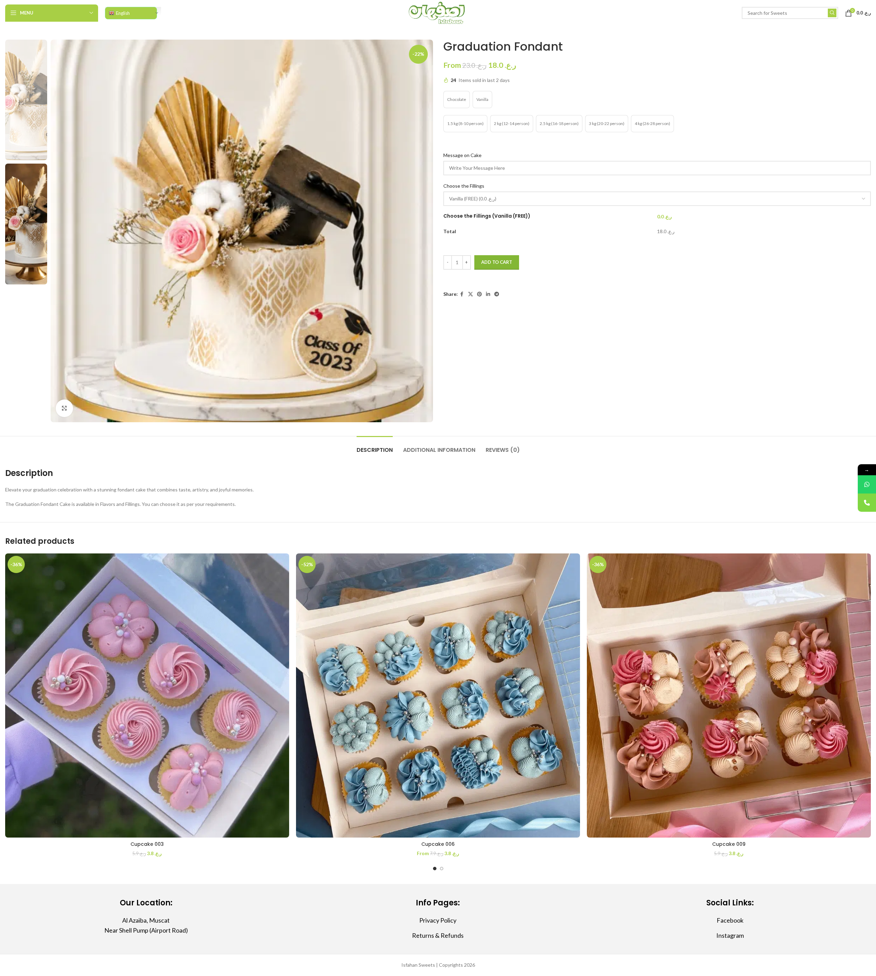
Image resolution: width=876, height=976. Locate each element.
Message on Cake (463, 155)
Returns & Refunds (438, 935)
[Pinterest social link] (479, 294)
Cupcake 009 (729, 844)
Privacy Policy (437, 920)
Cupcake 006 (438, 844)
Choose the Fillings (464, 186)
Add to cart (496, 262)
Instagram (730, 935)
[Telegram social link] (496, 294)
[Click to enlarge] (64, 408)
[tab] (375, 446)
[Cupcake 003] (147, 695)
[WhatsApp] (867, 484)
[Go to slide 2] (441, 868)
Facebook (730, 920)
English (123, 13)
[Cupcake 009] (729, 695)
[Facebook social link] (462, 294)
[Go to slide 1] (434, 868)
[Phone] (867, 503)
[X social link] (470, 294)
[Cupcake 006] (438, 695)
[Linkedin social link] (488, 294)
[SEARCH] (832, 13)
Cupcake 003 (147, 844)
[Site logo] (438, 12)
